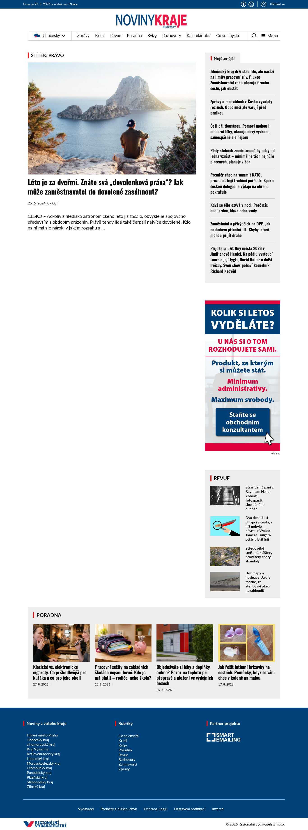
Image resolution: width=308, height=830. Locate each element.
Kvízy (152, 35)
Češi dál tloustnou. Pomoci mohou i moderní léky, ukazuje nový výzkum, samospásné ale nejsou (239, 131)
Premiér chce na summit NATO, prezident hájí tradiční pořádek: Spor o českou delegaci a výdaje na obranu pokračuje (242, 183)
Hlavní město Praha (42, 735)
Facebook (243, 4)
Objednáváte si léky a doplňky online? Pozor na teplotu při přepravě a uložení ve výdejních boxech (184, 674)
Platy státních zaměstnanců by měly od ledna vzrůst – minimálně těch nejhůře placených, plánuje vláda (242, 156)
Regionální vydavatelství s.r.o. (262, 824)
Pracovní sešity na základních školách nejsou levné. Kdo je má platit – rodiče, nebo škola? (123, 672)
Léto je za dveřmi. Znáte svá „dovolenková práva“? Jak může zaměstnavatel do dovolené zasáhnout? (105, 187)
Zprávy (83, 35)
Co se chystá (227, 35)
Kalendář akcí (199, 35)
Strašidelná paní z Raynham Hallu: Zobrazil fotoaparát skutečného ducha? (260, 498)
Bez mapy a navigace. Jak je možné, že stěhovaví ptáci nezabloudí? (258, 581)
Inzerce (217, 809)
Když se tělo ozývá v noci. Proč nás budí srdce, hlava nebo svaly (239, 207)
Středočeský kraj (40, 782)
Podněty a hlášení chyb (119, 809)
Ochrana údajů (155, 809)
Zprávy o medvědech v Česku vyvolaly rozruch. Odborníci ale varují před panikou (241, 107)
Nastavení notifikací (189, 809)
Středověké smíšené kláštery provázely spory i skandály (259, 554)
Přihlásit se (277, 4)
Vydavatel (86, 809)
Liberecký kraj (38, 758)
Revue (115, 35)
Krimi (100, 35)
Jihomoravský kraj (41, 744)
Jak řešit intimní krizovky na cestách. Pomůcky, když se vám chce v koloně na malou (246, 672)
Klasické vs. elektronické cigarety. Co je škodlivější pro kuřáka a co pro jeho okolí (60, 672)
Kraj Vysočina (37, 749)
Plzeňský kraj (37, 777)
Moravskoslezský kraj (43, 763)
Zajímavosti (128, 764)
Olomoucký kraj (39, 768)
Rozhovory (171, 35)
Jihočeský (51, 35)
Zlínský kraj (36, 786)
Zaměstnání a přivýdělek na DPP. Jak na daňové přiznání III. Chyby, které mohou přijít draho (240, 229)
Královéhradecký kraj (43, 754)
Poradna (134, 35)
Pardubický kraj (39, 772)
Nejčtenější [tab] (224, 58)
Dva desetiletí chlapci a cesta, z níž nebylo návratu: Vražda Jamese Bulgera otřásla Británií (259, 528)
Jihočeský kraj (38, 740)
